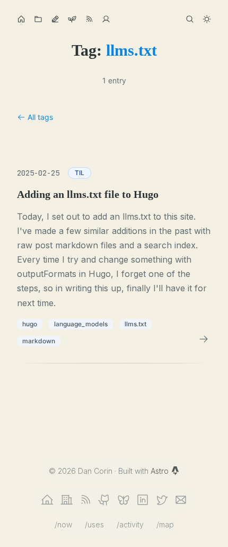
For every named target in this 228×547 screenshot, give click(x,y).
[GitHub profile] (104, 499)
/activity (130, 524)
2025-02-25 (38, 173)
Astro (161, 470)
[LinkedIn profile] (142, 499)
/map (165, 524)
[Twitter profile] (161, 499)
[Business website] (66, 499)
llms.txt (135, 324)
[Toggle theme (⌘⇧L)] (207, 19)
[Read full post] (203, 339)
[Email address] (180, 499)
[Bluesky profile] (123, 499)
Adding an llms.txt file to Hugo (88, 194)
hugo (29, 324)
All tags (40, 116)
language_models (81, 324)
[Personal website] (47, 499)
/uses (94, 524)
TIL (79, 173)
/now (63, 524)
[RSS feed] (85, 499)
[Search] (190, 19)
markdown (38, 341)
